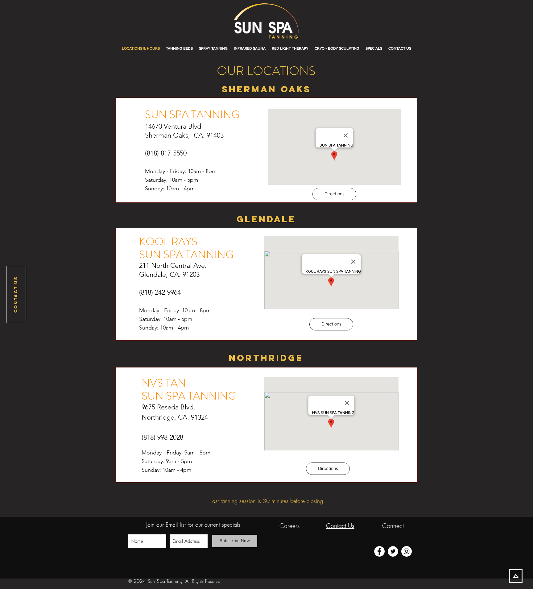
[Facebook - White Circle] (379, 551)
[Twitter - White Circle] (393, 551)
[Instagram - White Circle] (406, 551)
